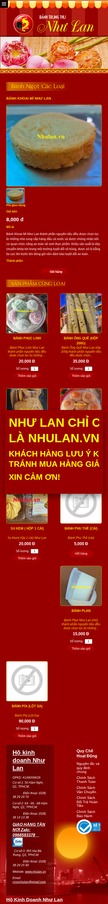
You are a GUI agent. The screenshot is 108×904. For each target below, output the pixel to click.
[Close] (102, 409)
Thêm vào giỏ (27, 376)
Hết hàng (81, 553)
